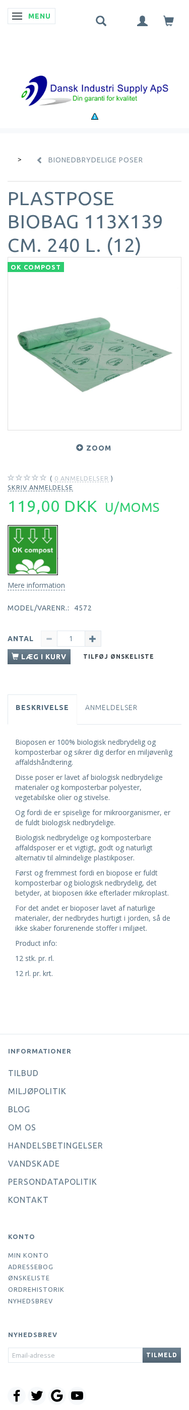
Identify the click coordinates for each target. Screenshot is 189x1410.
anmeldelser (81, 478)
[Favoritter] (122, 19)
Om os (22, 1127)
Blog (19, 1109)
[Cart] (168, 20)
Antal (22, 639)
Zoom (98, 448)
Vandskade (34, 1163)
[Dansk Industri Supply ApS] (94, 75)
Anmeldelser (111, 707)
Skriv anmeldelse (40, 487)
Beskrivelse (42, 707)
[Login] (142, 20)
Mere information (36, 585)
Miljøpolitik (37, 1091)
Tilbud (23, 1073)
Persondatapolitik (52, 1181)
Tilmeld (161, 1355)
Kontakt (28, 1199)
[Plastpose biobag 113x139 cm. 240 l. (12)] (94, 343)
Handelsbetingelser (55, 1145)
